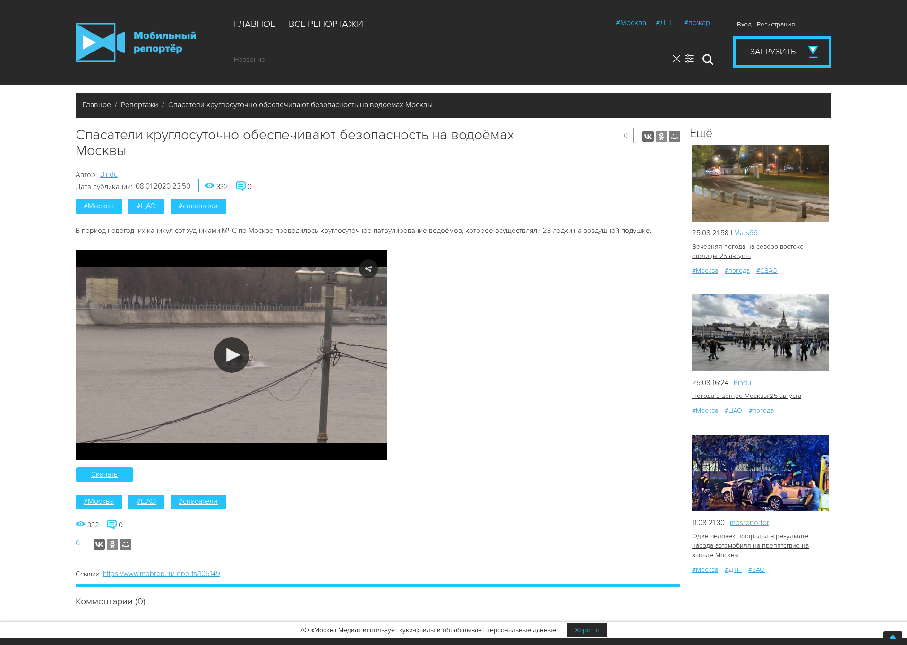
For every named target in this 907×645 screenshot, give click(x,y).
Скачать (104, 474)
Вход (744, 24)
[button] (231, 355)
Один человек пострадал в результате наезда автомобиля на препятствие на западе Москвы (750, 545)
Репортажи (139, 105)
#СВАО (767, 271)
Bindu (109, 174)
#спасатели (198, 206)
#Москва (631, 22)
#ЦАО (146, 206)
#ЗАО (756, 570)
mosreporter (749, 522)
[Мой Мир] (674, 136)
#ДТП (665, 22)
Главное (254, 24)
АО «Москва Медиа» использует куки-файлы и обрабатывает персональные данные (428, 630)
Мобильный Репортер (136, 42)
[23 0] (760, 332)
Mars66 (746, 233)
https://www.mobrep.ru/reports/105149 (161, 573)
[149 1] (760, 473)
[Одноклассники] (661, 136)
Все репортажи (326, 24)
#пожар (697, 22)
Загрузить (773, 51)
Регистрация (776, 24)
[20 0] (760, 183)
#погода (737, 271)
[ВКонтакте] (648, 136)
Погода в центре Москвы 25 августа (746, 396)
